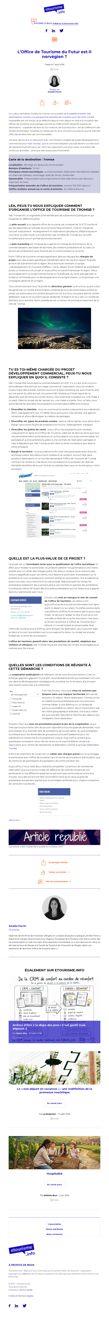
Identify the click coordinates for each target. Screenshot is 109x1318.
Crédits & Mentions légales (21, 1296)
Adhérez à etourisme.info (65, 23)
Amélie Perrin (17, 926)
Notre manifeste (54, 1229)
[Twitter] (62, 30)
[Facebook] (46, 30)
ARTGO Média (25, 1290)
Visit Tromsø (33, 143)
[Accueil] (54, 5)
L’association (54, 1224)
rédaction (26, 1274)
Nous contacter (54, 1234)
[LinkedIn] (53, 30)
